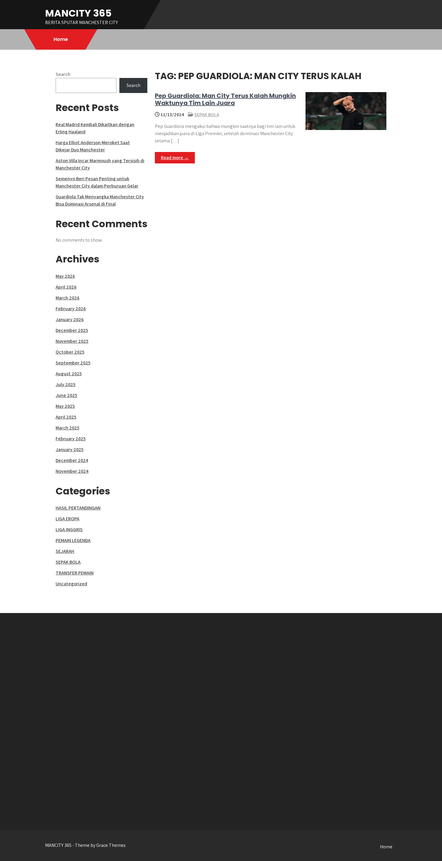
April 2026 (66, 287)
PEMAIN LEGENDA (73, 540)
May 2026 (65, 276)
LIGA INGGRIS (69, 529)
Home (61, 39)
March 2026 (67, 298)
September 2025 (73, 363)
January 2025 (70, 449)
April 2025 (66, 417)
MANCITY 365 (78, 13)
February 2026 (71, 308)
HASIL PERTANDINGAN (78, 508)
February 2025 (71, 438)
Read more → (175, 157)
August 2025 (69, 373)
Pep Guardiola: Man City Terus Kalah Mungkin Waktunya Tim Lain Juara (225, 99)
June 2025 (66, 395)
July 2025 (65, 384)
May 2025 (65, 406)
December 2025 (72, 330)
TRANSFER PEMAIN (75, 573)
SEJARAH (65, 551)
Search (63, 74)
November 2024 (72, 471)
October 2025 (70, 352)
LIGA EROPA (67, 519)
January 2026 (70, 319)
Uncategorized (71, 584)
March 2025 (67, 428)
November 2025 (72, 341)
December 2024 (72, 460)
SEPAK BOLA (206, 114)
